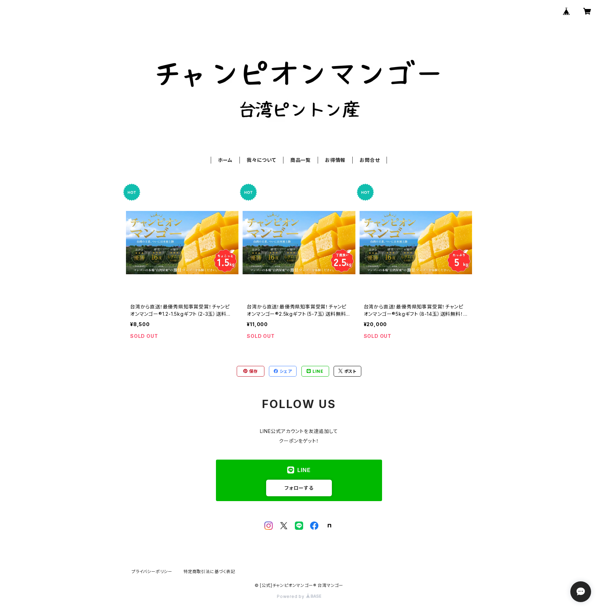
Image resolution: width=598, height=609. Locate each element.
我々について (261, 160)
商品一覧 (300, 160)
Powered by (291, 596)
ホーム (225, 160)
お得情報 (335, 160)
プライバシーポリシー (152, 571)
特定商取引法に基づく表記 (209, 571)
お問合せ (370, 160)
